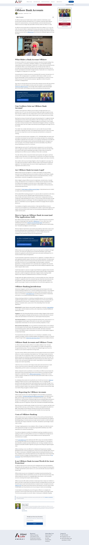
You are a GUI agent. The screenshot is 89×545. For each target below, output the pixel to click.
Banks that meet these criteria (33, 338)
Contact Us (71, 1)
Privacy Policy (48, 539)
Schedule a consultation (48, 497)
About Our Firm (48, 535)
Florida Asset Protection (45, 1)
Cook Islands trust (30, 293)
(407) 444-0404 (65, 535)
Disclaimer (47, 541)
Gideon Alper (21, 13)
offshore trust (30, 32)
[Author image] (16, 13)
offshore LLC (36, 221)
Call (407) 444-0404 (65, 26)
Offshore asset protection (35, 374)
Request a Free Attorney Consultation (44, 4)
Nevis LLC (51, 380)
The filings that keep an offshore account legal (33, 396)
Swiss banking (50, 307)
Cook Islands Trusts (36, 1)
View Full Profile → (25, 510)
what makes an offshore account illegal (30, 189)
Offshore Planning (34, 535)
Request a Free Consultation (22, 99)
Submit (34, 523)
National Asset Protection (35, 539)
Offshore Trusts (29, 1)
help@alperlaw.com (66, 536)
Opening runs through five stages (34, 222)
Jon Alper (47, 538)
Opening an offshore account (21, 86)
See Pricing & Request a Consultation (24, 244)
